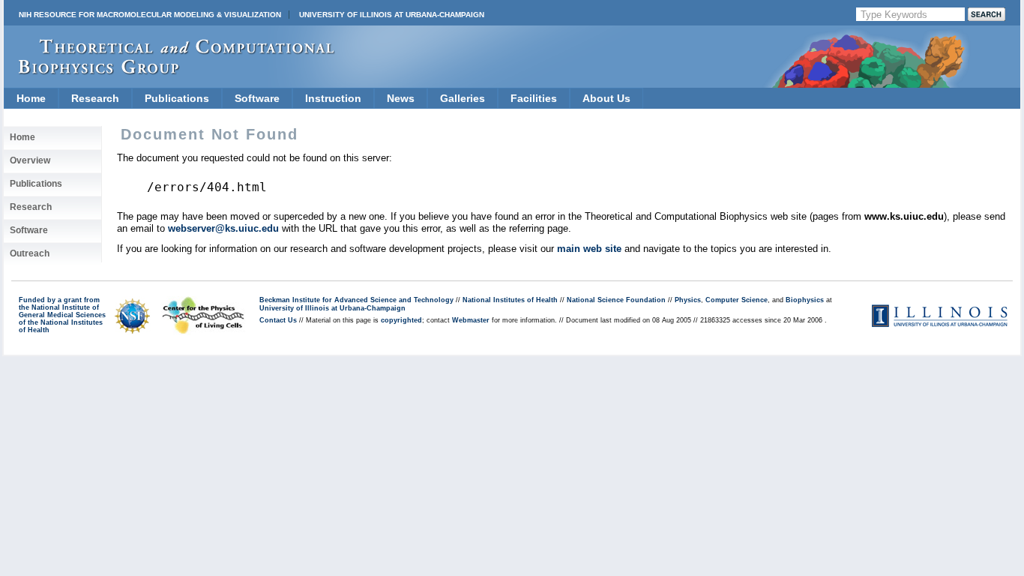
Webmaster (471, 320)
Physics (688, 300)
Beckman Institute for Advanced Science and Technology (356, 300)
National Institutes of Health (510, 300)
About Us (606, 98)
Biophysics (805, 300)
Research (95, 98)
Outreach (29, 253)
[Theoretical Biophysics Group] (169, 70)
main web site (589, 248)
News (401, 98)
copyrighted (401, 320)
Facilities (534, 98)
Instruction (333, 98)
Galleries (462, 98)
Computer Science (736, 300)
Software (257, 98)
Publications (177, 98)
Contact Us (278, 320)
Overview (30, 160)
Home (31, 98)
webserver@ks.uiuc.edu (223, 228)
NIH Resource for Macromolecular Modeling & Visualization (150, 14)
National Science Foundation (616, 300)
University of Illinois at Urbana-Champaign (391, 14)
